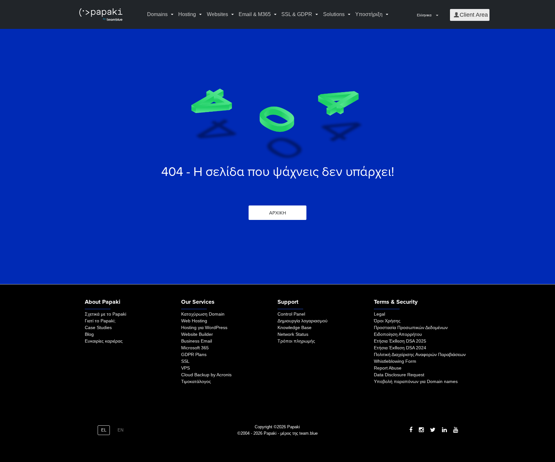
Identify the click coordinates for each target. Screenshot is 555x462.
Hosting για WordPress (204, 327)
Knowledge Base (295, 327)
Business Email (196, 341)
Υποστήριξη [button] (369, 14)
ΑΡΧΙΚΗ (277, 213)
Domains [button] (157, 14)
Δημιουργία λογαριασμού (303, 320)
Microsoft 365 (195, 347)
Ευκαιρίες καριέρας (104, 341)
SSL (185, 361)
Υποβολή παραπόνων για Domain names (416, 381)
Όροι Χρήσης (387, 320)
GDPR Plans (194, 354)
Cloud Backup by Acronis (206, 374)
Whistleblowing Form (395, 361)
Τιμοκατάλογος (196, 381)
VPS (185, 367)
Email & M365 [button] (255, 14)
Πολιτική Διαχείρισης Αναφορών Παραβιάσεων (420, 354)
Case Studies (98, 327)
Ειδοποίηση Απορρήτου (398, 334)
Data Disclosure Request (399, 374)
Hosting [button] (187, 14)
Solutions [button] (334, 14)
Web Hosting (194, 320)
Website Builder (197, 334)
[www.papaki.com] (101, 14)
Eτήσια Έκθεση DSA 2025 (400, 341)
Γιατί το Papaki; (100, 320)
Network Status (293, 334)
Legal (379, 314)
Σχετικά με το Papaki (105, 314)
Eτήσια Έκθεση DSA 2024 (400, 347)
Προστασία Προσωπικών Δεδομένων (411, 327)
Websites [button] (217, 14)
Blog (89, 334)
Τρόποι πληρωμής (296, 341)
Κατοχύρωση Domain (203, 314)
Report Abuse (387, 367)
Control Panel (291, 314)
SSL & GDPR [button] (296, 14)
